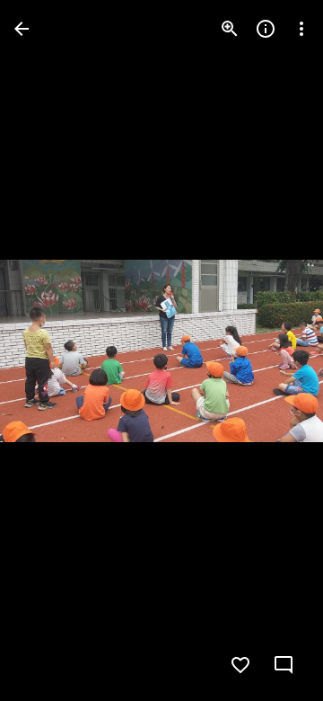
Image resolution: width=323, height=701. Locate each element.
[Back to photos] (21, 28)
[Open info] (266, 29)
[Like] (240, 665)
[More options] (301, 29)
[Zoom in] (230, 29)
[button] (50, 350)
